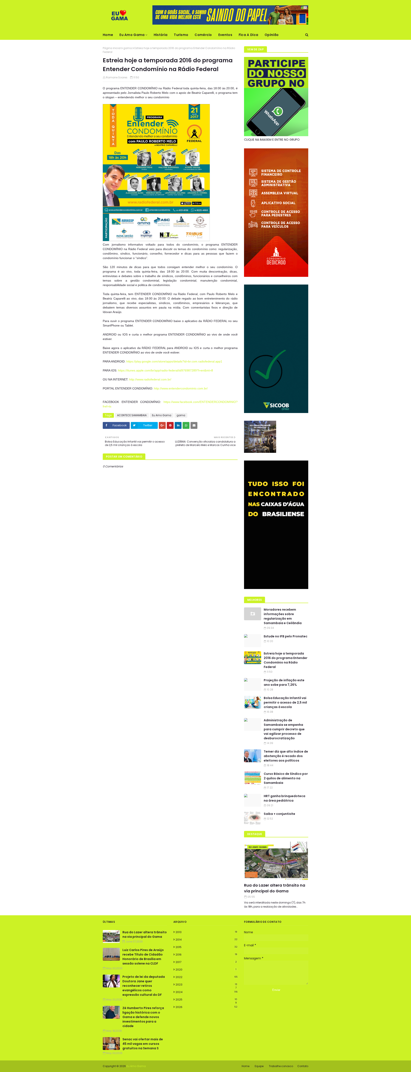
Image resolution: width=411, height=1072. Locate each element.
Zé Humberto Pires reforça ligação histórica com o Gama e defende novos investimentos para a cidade (143, 1017)
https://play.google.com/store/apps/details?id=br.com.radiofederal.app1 (174, 361)
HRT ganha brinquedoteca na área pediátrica (284, 798)
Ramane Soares (116, 77)
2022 (207, 977)
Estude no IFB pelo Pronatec (285, 636)
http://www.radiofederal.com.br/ (150, 379)
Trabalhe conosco (281, 1066)
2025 (206, 999)
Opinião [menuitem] (271, 35)
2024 (207, 992)
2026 (206, 1007)
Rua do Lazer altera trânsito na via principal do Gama (274, 888)
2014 (206, 940)
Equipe (259, 1066)
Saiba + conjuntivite (279, 814)
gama (127, 48)
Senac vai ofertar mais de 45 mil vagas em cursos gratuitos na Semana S (142, 1043)
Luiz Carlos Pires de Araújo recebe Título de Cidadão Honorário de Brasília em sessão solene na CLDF (143, 957)
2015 (206, 947)
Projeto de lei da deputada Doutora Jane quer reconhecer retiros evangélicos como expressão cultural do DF (143, 986)
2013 (206, 932)
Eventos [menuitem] (225, 35)
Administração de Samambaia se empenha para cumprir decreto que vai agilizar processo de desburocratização (284, 729)
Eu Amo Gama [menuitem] (131, 35)
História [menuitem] (160, 35)
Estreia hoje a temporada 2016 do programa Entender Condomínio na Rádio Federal (285, 660)
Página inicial (112, 48)
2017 (206, 962)
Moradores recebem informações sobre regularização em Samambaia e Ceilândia (283, 616)
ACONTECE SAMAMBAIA (132, 415)
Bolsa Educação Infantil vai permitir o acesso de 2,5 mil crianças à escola (285, 702)
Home (245, 1066)
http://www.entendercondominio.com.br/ (181, 388)
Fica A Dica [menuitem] (248, 35)
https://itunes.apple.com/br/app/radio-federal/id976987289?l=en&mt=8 (165, 370)
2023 (206, 985)
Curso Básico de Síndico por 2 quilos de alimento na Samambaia (286, 778)
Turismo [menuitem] (181, 35)
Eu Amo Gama (161, 415)
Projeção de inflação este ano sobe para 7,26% (284, 682)
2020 (206, 970)
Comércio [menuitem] (203, 35)
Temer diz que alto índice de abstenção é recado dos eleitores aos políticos (286, 756)
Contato (302, 1066)
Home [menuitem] (108, 35)
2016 (206, 955)
